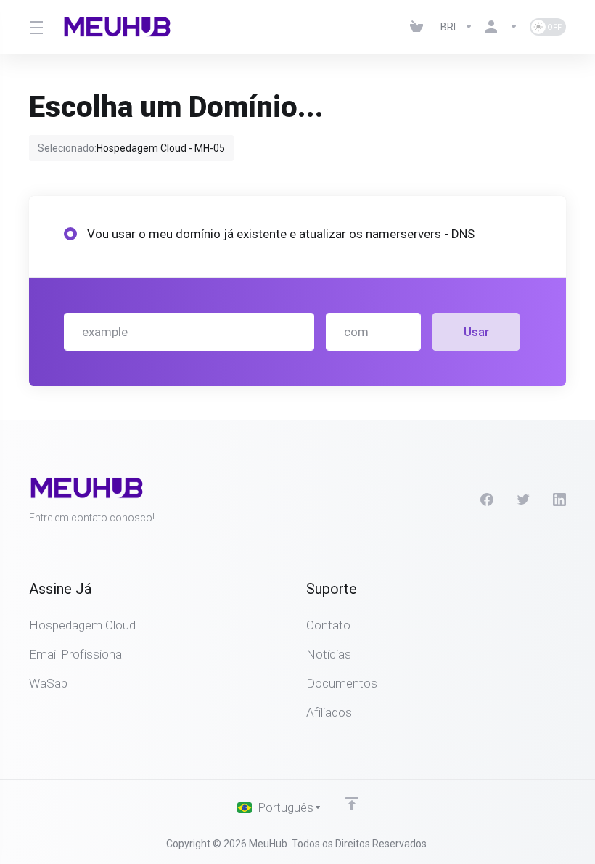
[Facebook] (487, 499)
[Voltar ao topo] (352, 803)
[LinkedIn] (559, 499)
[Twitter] (523, 499)
